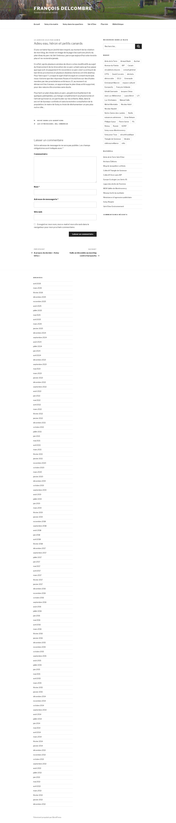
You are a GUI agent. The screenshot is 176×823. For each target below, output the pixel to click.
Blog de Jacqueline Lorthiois (114, 166)
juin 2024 (36, 351)
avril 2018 (37, 539)
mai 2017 (36, 566)
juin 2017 (36, 562)
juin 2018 (36, 535)
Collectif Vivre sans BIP (112, 175)
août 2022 (37, 391)
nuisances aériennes (113, 117)
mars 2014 (37, 737)
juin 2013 (36, 777)
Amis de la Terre (111, 61)
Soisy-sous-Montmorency (115, 130)
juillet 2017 (37, 557)
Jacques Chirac (127, 91)
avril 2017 (37, 571)
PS (133, 122)
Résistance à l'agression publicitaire (117, 197)
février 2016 (38, 634)
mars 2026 (37, 288)
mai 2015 (36, 674)
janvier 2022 (38, 418)
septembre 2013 (39, 764)
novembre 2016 (39, 593)
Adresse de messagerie (46, 199)
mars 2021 (37, 450)
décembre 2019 (39, 481)
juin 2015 (36, 669)
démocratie (109, 78)
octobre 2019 (38, 485)
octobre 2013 (38, 759)
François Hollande (123, 87)
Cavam (130, 65)
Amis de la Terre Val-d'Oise (113, 157)
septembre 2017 (39, 553)
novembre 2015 (39, 647)
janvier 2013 (38, 800)
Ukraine (127, 139)
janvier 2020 (38, 477)
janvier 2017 (38, 584)
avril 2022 (37, 405)
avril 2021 (37, 445)
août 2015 (37, 661)
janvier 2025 (38, 328)
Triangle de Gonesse (113, 139)
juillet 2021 (37, 432)
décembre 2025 (39, 297)
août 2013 (37, 768)
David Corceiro (118, 74)
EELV (119, 78)
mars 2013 (37, 791)
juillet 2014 (37, 719)
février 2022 (38, 414)
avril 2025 (37, 319)
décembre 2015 (39, 643)
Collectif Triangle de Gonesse (115, 170)
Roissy (107, 126)
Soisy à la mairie (51, 24)
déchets (130, 74)
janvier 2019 (38, 517)
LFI (138, 96)
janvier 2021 (38, 459)
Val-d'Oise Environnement (113, 206)
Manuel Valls (125, 100)
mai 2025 (37, 315)
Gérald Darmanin (111, 91)
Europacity (109, 87)
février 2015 (38, 687)
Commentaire (40, 154)
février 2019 (38, 512)
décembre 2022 (39, 382)
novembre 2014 (39, 701)
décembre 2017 (39, 548)
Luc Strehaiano (45, 124)
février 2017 (38, 580)
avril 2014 (37, 732)
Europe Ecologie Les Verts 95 (115, 179)
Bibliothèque (118, 24)
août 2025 (37, 306)
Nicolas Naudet (111, 109)
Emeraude (128, 78)
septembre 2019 (39, 490)
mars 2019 (37, 508)
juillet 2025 (37, 310)
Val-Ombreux (61, 124)
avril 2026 (37, 284)
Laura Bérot (129, 96)
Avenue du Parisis (112, 65)
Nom (37, 187)
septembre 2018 (39, 526)
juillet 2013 (37, 773)
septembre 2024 (40, 337)
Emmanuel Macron (112, 83)
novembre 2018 (39, 521)
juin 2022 (36, 396)
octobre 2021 (38, 427)
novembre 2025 (39, 301)
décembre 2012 (39, 804)
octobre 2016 (38, 598)
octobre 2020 (38, 468)
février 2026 (38, 293)
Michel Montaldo (111, 104)
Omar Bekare (129, 117)
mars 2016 (37, 629)
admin (57, 40)
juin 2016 (36, 616)
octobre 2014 (38, 705)
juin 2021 (36, 436)
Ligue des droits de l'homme (114, 184)
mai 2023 (36, 369)
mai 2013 (36, 782)
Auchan (137, 61)
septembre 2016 (39, 602)
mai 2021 (36, 441)
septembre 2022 (40, 387)
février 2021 (38, 454)
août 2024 (37, 342)
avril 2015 (37, 678)
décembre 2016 (39, 589)
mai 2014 (36, 728)
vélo (123, 143)
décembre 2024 (39, 333)
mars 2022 (37, 409)
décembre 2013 (39, 750)
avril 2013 (37, 786)
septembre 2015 (39, 656)
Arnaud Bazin (125, 61)
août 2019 (37, 494)
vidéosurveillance (112, 143)
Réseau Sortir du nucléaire (113, 193)
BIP (123, 65)
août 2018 (37, 530)
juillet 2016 (37, 611)
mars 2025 (37, 324)
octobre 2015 (38, 652)
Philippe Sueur (110, 122)
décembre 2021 (39, 423)
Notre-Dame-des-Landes (115, 113)
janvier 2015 (38, 692)
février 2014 (38, 741)
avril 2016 (37, 625)
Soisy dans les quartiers (73, 24)
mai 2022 (36, 400)
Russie (115, 126)
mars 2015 (37, 683)
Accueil (37, 24)
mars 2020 (37, 472)
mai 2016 (36, 620)
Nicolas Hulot (126, 104)
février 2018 (38, 544)
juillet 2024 (37, 346)
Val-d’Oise (92, 24)
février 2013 (38, 795)
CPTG (107, 74)
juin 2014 (36, 723)
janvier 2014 (38, 746)
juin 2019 (36, 503)
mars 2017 (37, 575)
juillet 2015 (37, 665)
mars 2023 (37, 373)
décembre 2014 (39, 696)
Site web (38, 212)
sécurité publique (127, 135)
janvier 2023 (38, 378)
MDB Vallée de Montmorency (115, 188)
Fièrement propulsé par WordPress (47, 817)
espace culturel (129, 83)
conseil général (129, 70)
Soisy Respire (108, 202)
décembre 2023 (39, 360)
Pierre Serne (124, 122)
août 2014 (37, 714)
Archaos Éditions (110, 161)
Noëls (130, 113)
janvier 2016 (38, 638)
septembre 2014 (39, 710)
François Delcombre (63, 8)
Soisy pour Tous (111, 135)
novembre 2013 (39, 755)
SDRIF (124, 126)
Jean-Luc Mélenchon (113, 96)
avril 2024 (37, 355)
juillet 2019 (37, 499)
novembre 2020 (39, 463)
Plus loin (104, 24)
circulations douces (112, 70)
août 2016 (37, 607)
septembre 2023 (40, 364)
